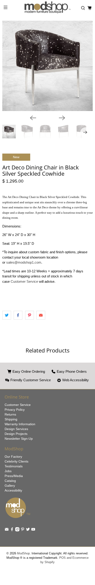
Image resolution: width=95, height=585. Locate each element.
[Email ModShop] (7, 530)
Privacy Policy (15, 409)
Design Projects (16, 434)
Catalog (10, 481)
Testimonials (14, 466)
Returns (10, 414)
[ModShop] (47, 8)
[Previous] (33, 117)
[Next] (62, 117)
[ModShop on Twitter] (28, 530)
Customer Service (25, 281)
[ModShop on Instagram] (17, 530)
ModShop (23, 553)
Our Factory (13, 456)
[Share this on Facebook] (18, 315)
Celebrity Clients (16, 461)
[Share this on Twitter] (6, 315)
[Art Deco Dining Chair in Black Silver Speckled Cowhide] (47, 66)
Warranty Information (20, 424)
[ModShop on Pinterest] (23, 530)
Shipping (11, 419)
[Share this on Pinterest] (29, 315)
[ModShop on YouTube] (33, 530)
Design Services (16, 429)
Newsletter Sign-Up (19, 438)
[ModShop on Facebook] (12, 530)
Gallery (10, 485)
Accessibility (13, 490)
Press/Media (14, 476)
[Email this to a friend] (40, 315)
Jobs (8, 471)
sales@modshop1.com (23, 262)
